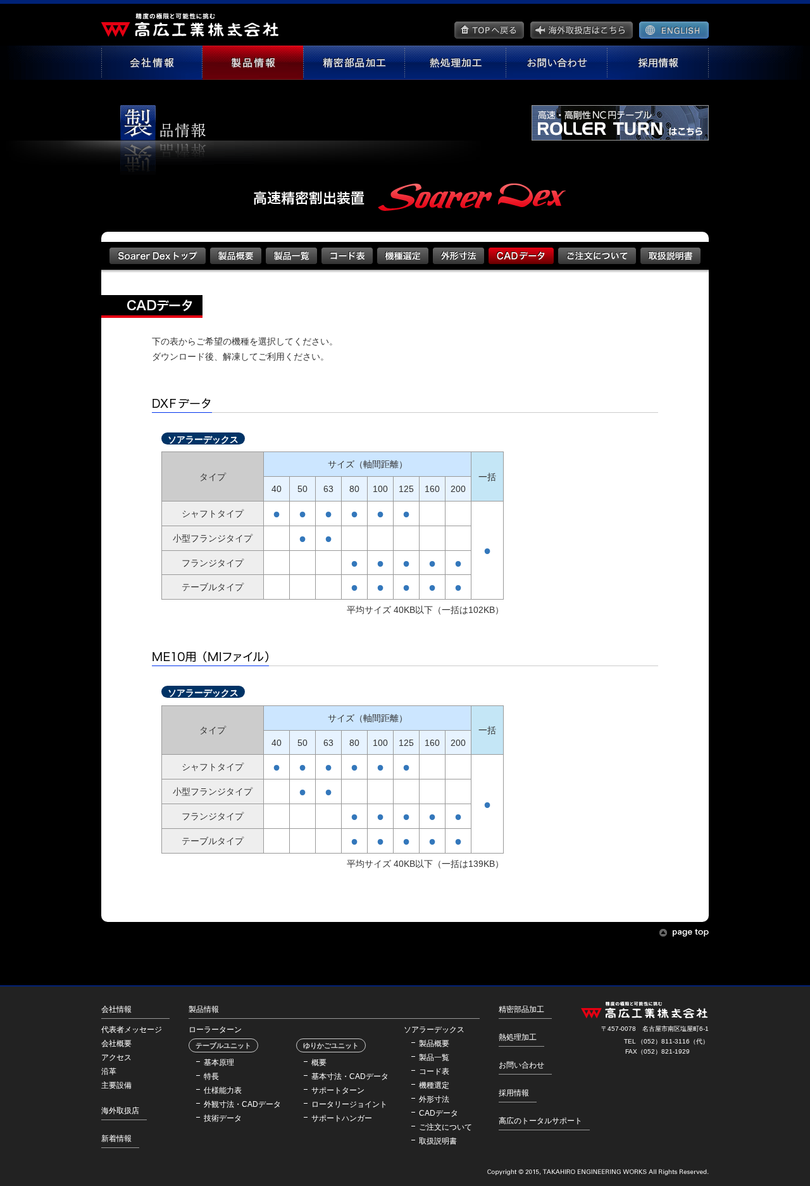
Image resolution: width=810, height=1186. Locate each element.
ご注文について (445, 1127)
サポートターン (337, 1090)
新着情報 (116, 1138)
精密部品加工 (521, 1009)
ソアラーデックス (434, 1029)
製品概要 (434, 1043)
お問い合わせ (521, 1065)
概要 (319, 1062)
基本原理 (219, 1062)
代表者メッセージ (131, 1029)
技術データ (223, 1118)
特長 (211, 1076)
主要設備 (116, 1085)
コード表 (434, 1071)
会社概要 (116, 1043)
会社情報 (116, 1009)
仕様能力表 (223, 1090)
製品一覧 (434, 1057)
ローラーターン (215, 1029)
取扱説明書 (438, 1141)
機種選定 (434, 1085)
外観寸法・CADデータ (242, 1104)
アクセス (116, 1057)
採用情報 (514, 1092)
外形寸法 (434, 1099)
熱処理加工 (518, 1037)
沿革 (108, 1071)
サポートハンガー (341, 1118)
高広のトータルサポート (540, 1120)
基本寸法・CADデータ (350, 1076)
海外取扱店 (120, 1110)
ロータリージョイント (349, 1104)
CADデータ (438, 1113)
